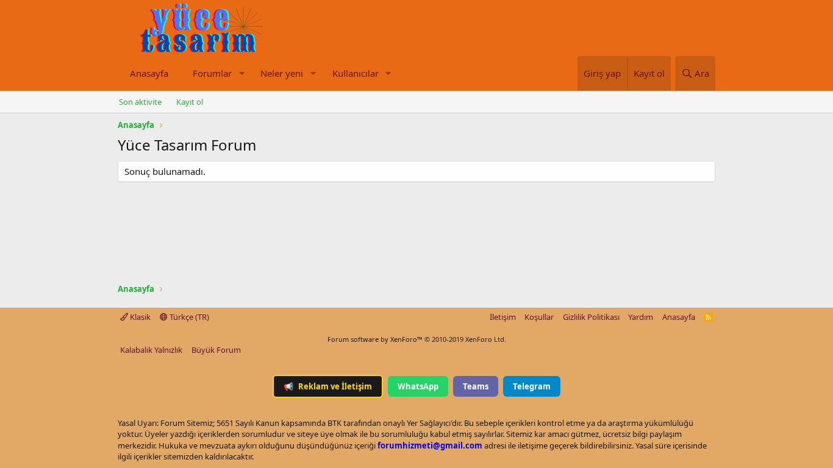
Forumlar (212, 73)
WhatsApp (418, 386)
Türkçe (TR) (188, 316)
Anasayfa (149, 73)
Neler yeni (281, 73)
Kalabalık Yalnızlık (151, 349)
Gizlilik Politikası (591, 316)
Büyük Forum (216, 349)
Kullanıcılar (355, 73)
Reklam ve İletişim (328, 386)
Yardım (640, 316)
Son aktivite (140, 101)
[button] (241, 73)
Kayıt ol (189, 101)
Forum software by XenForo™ (416, 339)
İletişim (503, 316)
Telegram (532, 386)
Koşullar (539, 316)
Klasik (139, 316)
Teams (475, 386)
